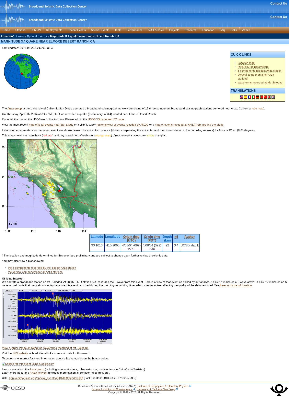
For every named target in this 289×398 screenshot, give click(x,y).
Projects (174, 29)
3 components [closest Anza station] (260, 70)
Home (6, 29)
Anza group (14, 108)
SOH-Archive (156, 29)
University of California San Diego (156, 389)
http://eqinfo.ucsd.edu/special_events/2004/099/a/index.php (46, 377)
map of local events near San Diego (51, 124)
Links (233, 29)
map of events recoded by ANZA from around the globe (189, 124)
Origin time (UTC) (131, 238)
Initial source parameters (253, 66)
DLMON (36, 29)
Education (208, 29)
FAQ (222, 29)
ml (176, 236)
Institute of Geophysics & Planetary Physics (163, 386)
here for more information (236, 285)
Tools (118, 29)
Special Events (100, 29)
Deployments (54, 29)
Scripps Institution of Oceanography (112, 389)
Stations (20, 29)
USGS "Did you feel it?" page (106, 119)
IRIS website (20, 353)
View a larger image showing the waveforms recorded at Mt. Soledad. (45, 347)
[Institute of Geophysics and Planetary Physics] (279, 395)
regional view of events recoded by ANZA (122, 124)
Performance (134, 29)
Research (191, 29)
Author (189, 236)
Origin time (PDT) (152, 238)
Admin (246, 29)
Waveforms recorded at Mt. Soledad (260, 82)
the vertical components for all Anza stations (35, 271)
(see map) (257, 108)
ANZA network (38, 372)
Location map (246, 62)
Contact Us (278, 3)
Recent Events (77, 29)
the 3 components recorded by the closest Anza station (42, 267)
